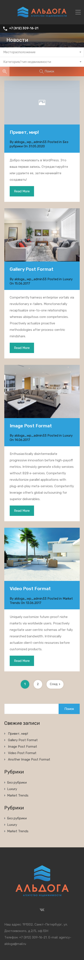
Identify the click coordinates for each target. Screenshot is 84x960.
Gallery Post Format (31, 269)
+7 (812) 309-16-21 (23, 28)
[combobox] (42, 52)
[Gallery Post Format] (42, 234)
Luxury (68, 279)
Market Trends (17, 795)
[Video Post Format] (42, 579)
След (54, 684)
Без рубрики (17, 782)
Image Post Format (31, 425)
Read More (22, 191)
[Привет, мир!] (42, 102)
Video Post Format (30, 588)
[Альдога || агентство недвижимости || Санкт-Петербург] (42, 19)
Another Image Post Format (29, 759)
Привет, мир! (24, 132)
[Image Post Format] (42, 391)
